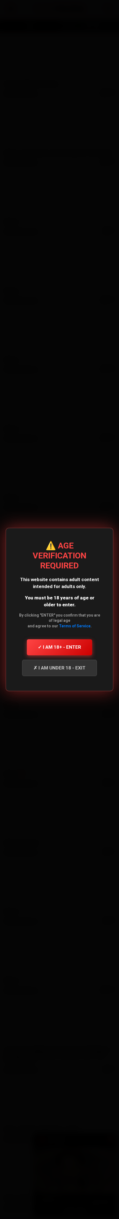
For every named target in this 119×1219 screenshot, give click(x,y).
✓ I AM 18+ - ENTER (59, 647)
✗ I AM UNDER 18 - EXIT (59, 668)
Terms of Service (74, 626)
